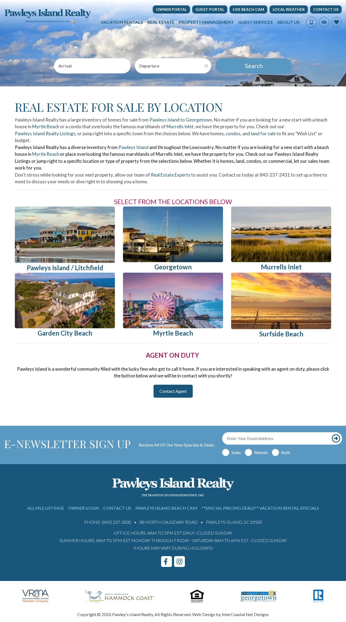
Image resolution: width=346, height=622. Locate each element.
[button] (173, 391)
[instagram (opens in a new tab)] (179, 561)
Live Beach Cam (248, 9)
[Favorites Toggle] (336, 22)
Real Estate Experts (170, 175)
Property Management (206, 22)
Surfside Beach (281, 334)
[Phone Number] (311, 22)
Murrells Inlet (180, 126)
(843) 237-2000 (116, 522)
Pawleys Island (164, 120)
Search (254, 65)
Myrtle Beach (45, 126)
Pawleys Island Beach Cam (166, 508)
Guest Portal (209, 9)
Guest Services (255, 22)
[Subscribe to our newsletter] (336, 438)
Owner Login (83, 508)
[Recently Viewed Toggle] (324, 22)
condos (233, 133)
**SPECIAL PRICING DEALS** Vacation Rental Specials (260, 508)
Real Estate (160, 22)
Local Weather (289, 9)
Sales (236, 452)
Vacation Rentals (122, 22)
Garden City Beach (65, 333)
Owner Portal (171, 9)
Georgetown (199, 120)
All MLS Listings (45, 508)
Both (285, 452)
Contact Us (325, 9)
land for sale (263, 133)
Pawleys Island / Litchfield (65, 268)
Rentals (261, 452)
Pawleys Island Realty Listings (45, 133)
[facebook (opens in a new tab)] (166, 561)
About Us (288, 22)
